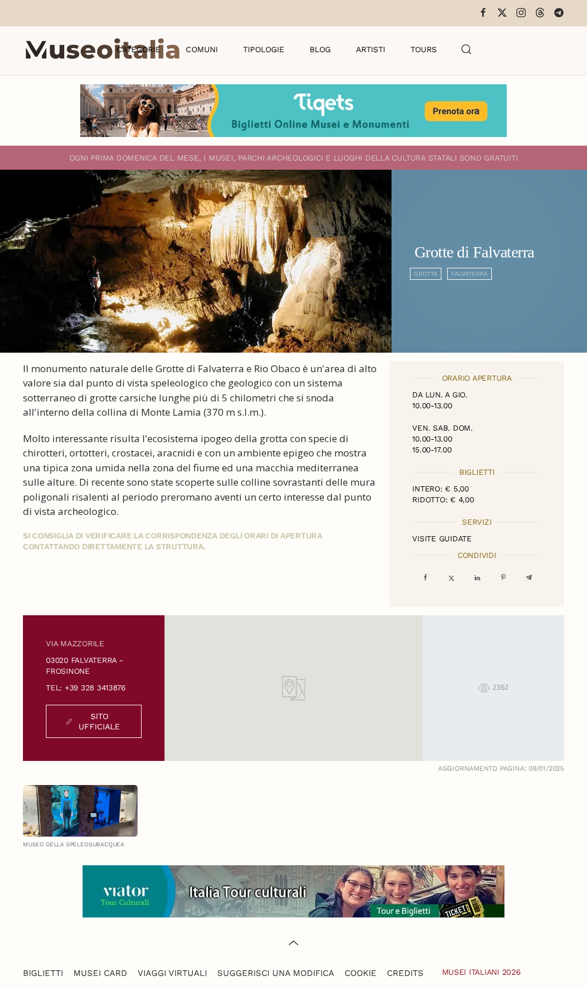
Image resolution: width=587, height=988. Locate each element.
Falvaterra (469, 274)
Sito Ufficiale (99, 721)
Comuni (202, 49)
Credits (405, 973)
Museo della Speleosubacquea (73, 844)
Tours (423, 49)
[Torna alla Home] (102, 49)
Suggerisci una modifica (275, 973)
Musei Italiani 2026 (481, 972)
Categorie (138, 49)
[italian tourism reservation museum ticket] (293, 110)
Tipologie (263, 49)
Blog (320, 49)
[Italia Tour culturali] (293, 890)
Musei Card (100, 973)
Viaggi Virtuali (172, 973)
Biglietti (43, 973)
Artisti (370, 49)
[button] (466, 49)
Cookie (361, 973)
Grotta (425, 274)
